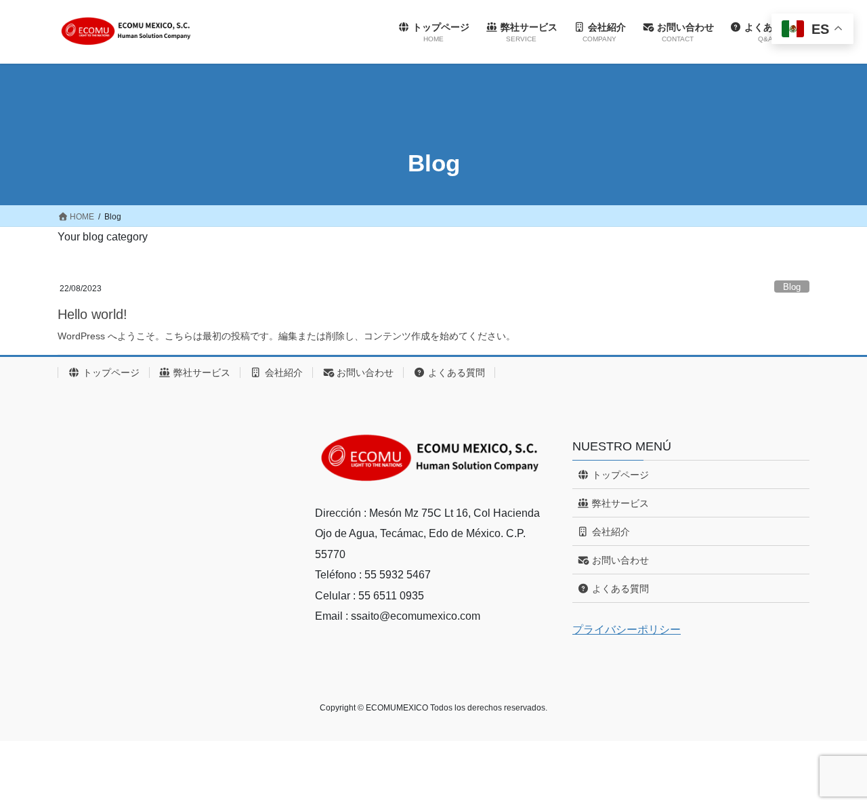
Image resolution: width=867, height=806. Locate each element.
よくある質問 (455, 372)
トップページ (110, 372)
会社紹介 (282, 372)
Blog (792, 287)
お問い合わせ (364, 372)
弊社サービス (200, 372)
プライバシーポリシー (626, 629)
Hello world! (92, 314)
